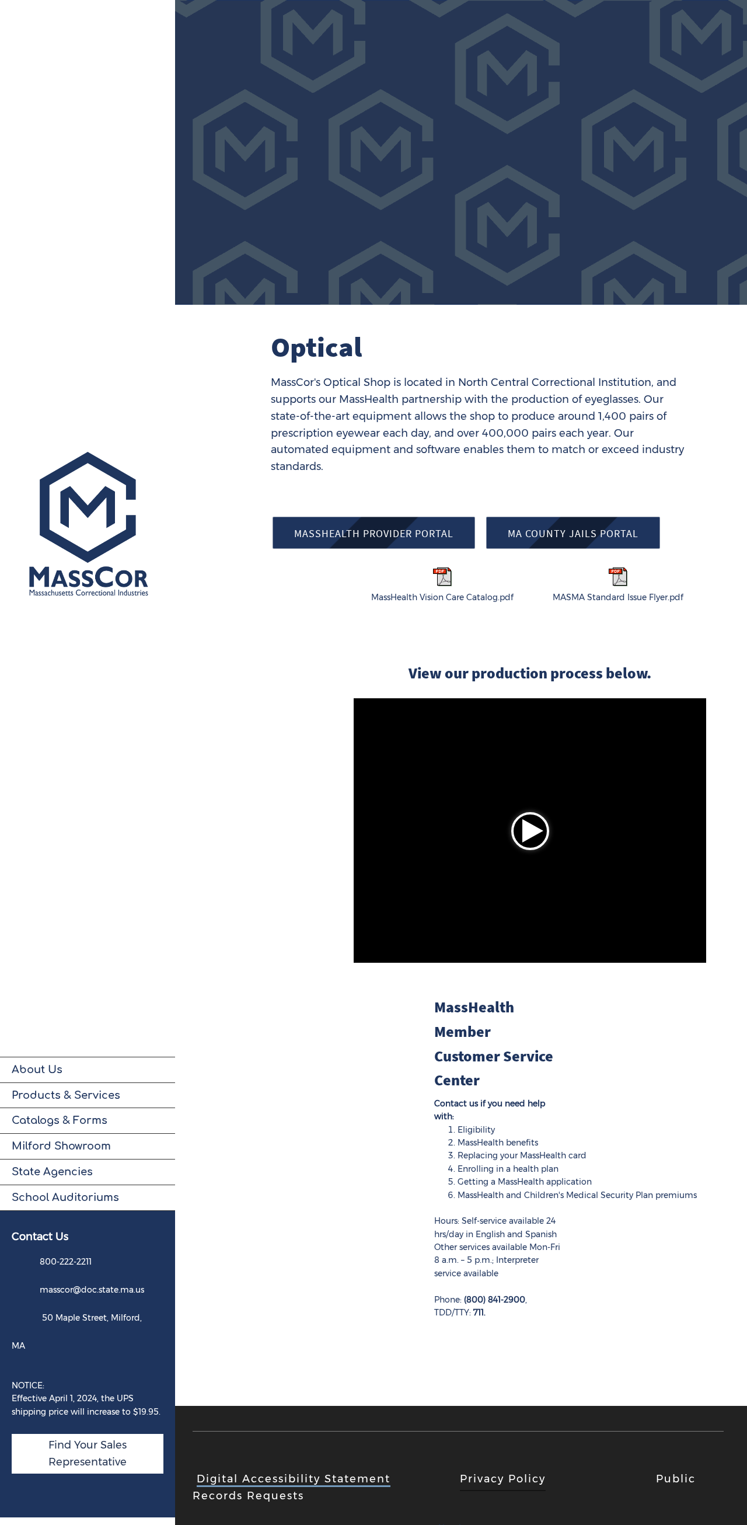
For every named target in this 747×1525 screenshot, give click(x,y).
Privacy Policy (503, 1478)
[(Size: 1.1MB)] (618, 583)
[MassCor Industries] (87, 528)
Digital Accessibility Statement (293, 1478)
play (530, 831)
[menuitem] (87, 1069)
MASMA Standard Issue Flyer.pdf (618, 597)
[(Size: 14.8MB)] (442, 583)
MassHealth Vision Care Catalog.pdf (442, 597)
